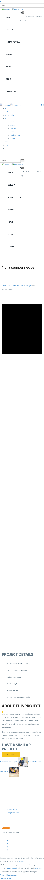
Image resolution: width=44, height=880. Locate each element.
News (8, 67)
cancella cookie (5, 878)
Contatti (11, 91)
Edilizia (9, 30)
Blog (8, 79)
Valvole (12, 122)
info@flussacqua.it (13, 813)
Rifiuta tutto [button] (38, 868)
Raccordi (13, 125)
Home (9, 17)
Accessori (13, 138)
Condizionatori (15, 135)
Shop (8, 54)
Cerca (9, 101)
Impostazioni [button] (12, 868)
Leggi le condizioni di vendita (17, 820)
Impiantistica (13, 42)
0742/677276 (12, 809)
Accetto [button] (21, 861)
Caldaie (12, 132)
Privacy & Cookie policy (10, 824)
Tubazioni (13, 128)
